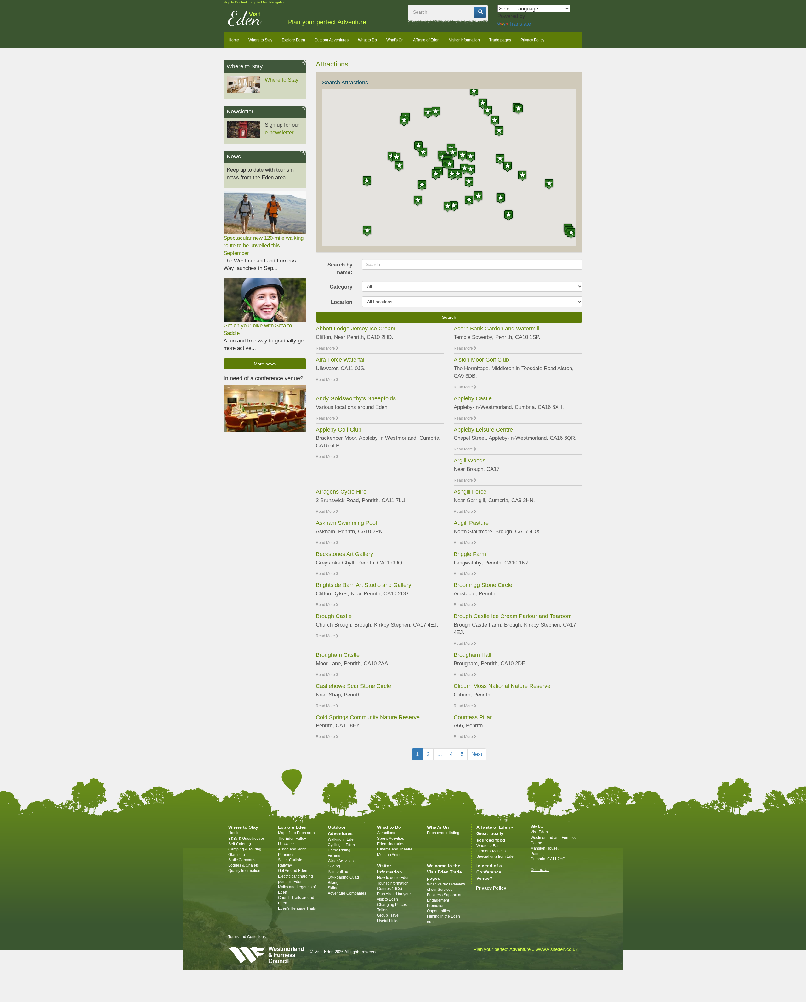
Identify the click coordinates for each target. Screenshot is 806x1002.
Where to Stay (260, 40)
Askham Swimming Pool (346, 523)
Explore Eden (293, 40)
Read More (326, 348)
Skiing (333, 888)
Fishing (334, 855)
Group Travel (388, 915)
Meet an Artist (388, 854)
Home (234, 40)
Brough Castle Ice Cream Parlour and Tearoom (513, 616)
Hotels (233, 833)
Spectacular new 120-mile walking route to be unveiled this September (264, 245)
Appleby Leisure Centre (483, 430)
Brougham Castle (338, 655)
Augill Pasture (471, 523)
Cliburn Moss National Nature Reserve (502, 686)
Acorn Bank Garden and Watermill (496, 328)
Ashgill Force (470, 492)
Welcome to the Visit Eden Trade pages (444, 872)
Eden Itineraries (390, 844)
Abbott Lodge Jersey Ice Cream (355, 328)
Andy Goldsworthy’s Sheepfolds (356, 398)
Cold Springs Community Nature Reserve (368, 717)
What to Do (367, 40)
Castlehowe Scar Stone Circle (353, 686)
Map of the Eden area (296, 833)
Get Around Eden (292, 870)
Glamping (236, 854)
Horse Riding (339, 850)
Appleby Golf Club (338, 430)
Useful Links (387, 921)
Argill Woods (469, 460)
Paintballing (338, 871)
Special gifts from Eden (496, 856)
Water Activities (341, 861)
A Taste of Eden (426, 40)
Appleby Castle (473, 398)
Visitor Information (464, 40)
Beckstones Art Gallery (344, 554)
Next (476, 754)
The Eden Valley (292, 838)
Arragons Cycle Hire (341, 492)
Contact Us (540, 869)
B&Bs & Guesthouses (246, 838)
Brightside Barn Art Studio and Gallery (363, 585)
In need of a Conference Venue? (489, 872)
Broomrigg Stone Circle (483, 585)
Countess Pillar (473, 717)
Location (341, 302)
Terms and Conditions (247, 937)
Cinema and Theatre (394, 849)
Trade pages (500, 40)
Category (341, 287)
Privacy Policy (532, 40)
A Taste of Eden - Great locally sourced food (494, 833)
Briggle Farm (470, 554)
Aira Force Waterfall (341, 360)
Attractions (386, 833)
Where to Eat (487, 846)
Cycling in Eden (341, 845)
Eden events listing (443, 833)
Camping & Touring (244, 849)
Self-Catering (239, 844)
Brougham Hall (472, 655)
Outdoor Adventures (332, 40)
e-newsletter (279, 132)
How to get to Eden (393, 877)
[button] (469, 200)
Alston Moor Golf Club (481, 360)
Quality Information (244, 870)
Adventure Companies (347, 893)
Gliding (334, 866)
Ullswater (286, 844)
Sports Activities (390, 838)
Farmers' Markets (491, 851)
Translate (520, 24)
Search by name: (339, 268)
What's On (395, 40)
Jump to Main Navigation (266, 2)
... (439, 754)
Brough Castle (334, 616)
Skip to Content (235, 2)
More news (265, 363)
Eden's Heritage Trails (297, 908)
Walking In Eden (342, 839)
